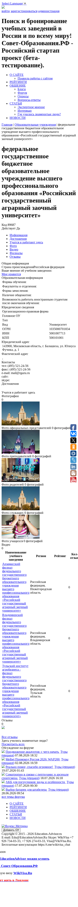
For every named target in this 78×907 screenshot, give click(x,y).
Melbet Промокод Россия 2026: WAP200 (33, 759)
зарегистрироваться (24, 11)
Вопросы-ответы (29, 100)
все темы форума (13, 796)
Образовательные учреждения (35, 124)
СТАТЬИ (16, 103)
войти (6, 11)
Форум (22, 92)
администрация (48, 11)
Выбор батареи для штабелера (26, 789)
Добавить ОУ (11, 830)
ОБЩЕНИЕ (18, 85)
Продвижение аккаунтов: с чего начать (33, 751)
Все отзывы (10, 737)
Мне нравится (11, 274)
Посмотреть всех (13, 744)
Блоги (22, 89)
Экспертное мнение (31, 107)
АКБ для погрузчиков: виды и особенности (36, 782)
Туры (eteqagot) (64, 767)
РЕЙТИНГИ (18, 82)
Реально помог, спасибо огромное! (30, 767)
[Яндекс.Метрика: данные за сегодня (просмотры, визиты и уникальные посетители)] (15, 826)
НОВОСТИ (18, 117)
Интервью (25, 110)
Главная (7, 124)
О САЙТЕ (17, 74)
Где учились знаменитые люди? (39, 114)
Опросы (23, 96)
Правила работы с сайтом (35, 78)
